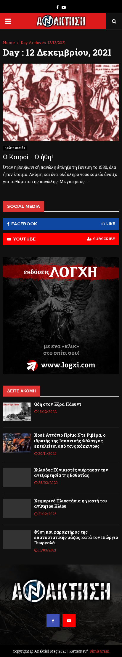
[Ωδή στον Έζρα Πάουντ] (17, 412)
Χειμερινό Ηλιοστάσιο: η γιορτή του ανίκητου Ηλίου (70, 503)
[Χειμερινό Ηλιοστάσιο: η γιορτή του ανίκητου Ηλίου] (17, 508)
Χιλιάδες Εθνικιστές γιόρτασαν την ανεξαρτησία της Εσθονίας (71, 472)
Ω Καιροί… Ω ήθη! (28, 157)
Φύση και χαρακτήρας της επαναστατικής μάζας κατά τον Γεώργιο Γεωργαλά (76, 537)
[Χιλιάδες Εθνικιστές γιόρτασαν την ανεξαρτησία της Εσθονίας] (17, 477)
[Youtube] (69, 620)
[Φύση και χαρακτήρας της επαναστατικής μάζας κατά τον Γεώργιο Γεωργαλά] (17, 539)
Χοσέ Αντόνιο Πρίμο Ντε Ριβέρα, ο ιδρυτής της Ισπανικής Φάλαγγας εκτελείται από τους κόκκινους (69, 440)
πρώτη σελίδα (14, 148)
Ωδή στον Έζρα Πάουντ (57, 404)
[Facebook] (53, 620)
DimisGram (99, 651)
